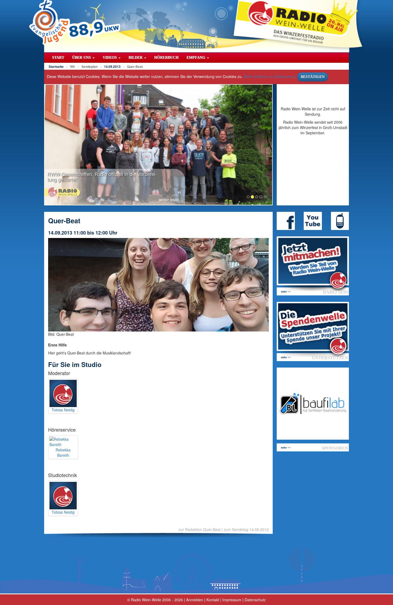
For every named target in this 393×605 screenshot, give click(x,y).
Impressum (231, 599)
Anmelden (194, 599)
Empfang (196, 58)
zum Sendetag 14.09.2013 (246, 529)
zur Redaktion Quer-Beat (200, 529)
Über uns (82, 58)
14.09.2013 (112, 66)
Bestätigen (313, 77)
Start (58, 58)
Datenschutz (255, 599)
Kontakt (212, 599)
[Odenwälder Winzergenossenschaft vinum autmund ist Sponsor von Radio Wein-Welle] (313, 404)
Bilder (136, 58)
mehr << (286, 291)
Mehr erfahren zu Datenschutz (269, 76)
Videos (110, 58)
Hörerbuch (166, 58)
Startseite (56, 66)
